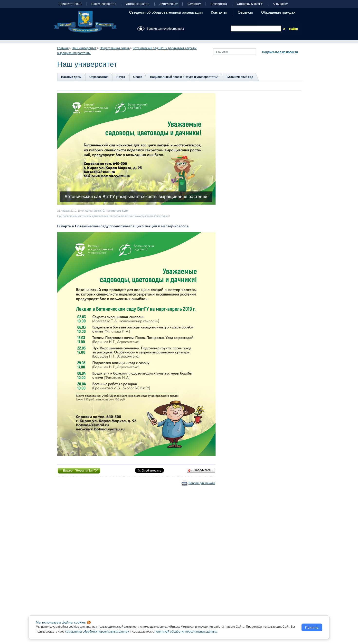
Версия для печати (201, 483)
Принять (312, 627)
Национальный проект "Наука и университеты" (184, 77)
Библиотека (219, 4)
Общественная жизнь (115, 48)
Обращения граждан (278, 12)
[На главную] (85, 22)
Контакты (219, 12)
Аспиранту (280, 4)
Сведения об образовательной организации (166, 12)
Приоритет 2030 (69, 4)
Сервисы (245, 12)
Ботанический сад (240, 77)
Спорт (137, 77)
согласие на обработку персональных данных (97, 631)
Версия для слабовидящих (165, 28)
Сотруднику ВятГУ (250, 4)
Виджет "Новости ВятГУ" (79, 470)
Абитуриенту (169, 4)
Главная (63, 48)
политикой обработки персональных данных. (186, 631)
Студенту (194, 4)
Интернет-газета (138, 4)
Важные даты (71, 77)
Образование (98, 77)
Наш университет (103, 4)
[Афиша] (136, 344)
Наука (120, 77)
